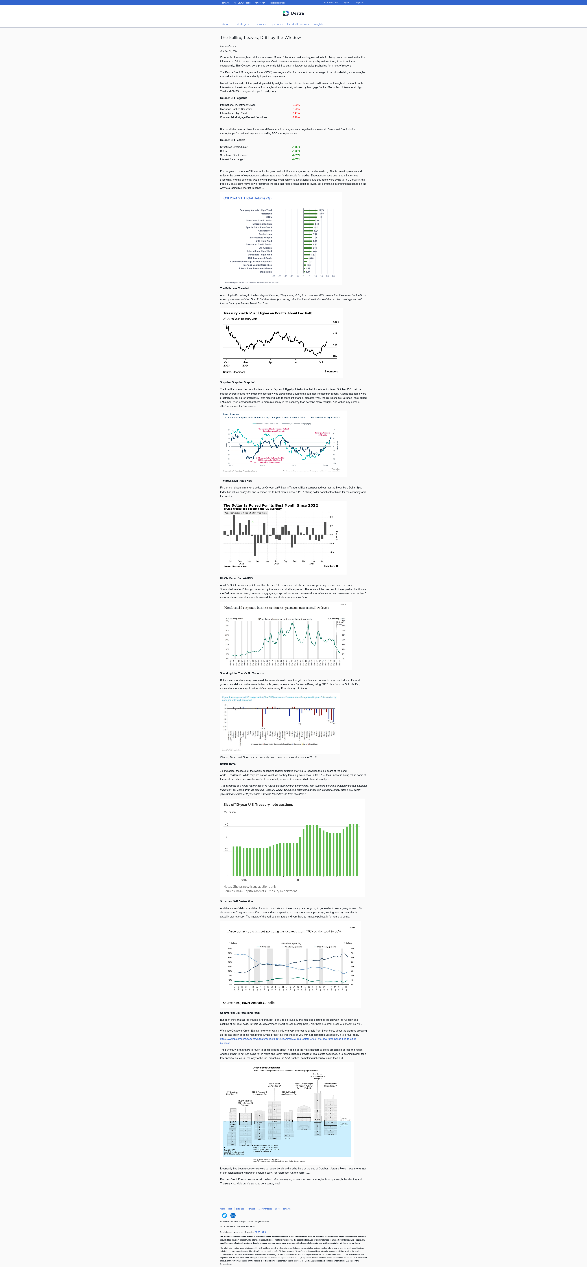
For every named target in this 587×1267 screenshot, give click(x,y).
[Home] (293, 17)
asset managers (265, 1208)
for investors (260, 2)
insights (318, 24)
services (261, 24)
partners (277, 24)
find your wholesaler (242, 2)
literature (251, 1208)
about (225, 24)
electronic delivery (277, 2)
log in (346, 2)
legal (230, 1208)
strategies (243, 24)
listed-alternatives (298, 24)
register (360, 2)
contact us (226, 2)
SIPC (264, 1232)
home (222, 1208)
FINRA (257, 1232)
